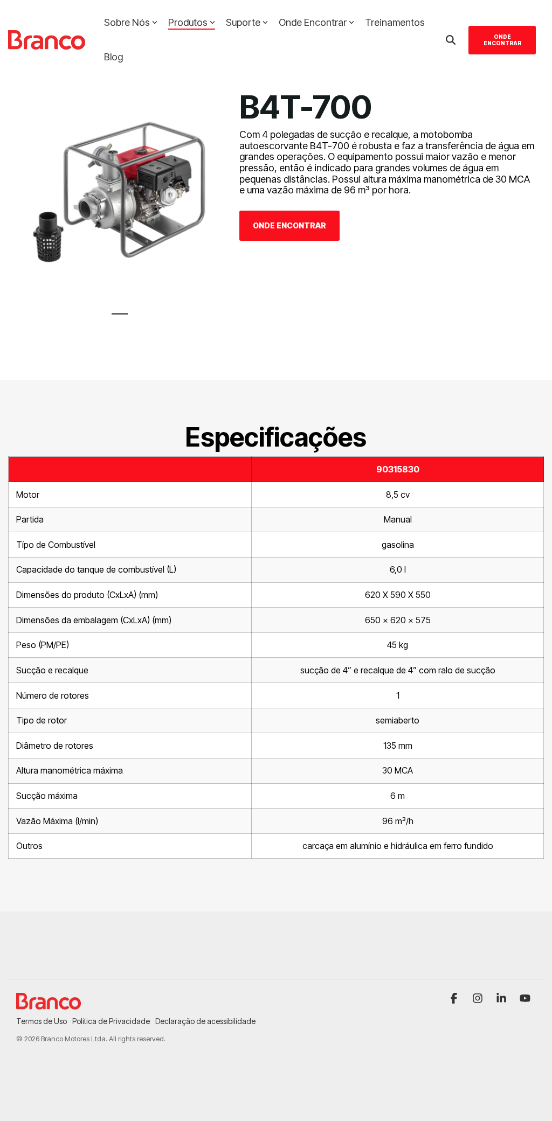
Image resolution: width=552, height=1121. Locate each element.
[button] (455, 999)
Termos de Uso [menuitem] (41, 1021)
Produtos (188, 22)
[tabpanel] (120, 192)
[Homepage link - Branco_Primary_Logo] (48, 1003)
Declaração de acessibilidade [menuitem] (205, 1021)
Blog (113, 56)
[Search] (451, 40)
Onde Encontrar (313, 22)
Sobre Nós (127, 22)
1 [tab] (117, 318)
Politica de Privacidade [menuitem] (111, 1021)
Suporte (243, 22)
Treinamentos (395, 22)
